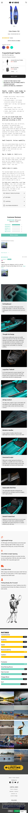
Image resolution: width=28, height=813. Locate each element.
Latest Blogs (14, 795)
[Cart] (26, 2)
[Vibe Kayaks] (14, 2)
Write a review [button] (14, 235)
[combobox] (23, 811)
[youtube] (15, 782)
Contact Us (14, 793)
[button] (5, 38)
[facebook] (10, 782)
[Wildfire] (7, 47)
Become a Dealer (14, 791)
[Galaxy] (3, 47)
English (22, 811)
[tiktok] (17, 782)
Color (4, 44)
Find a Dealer (14, 789)
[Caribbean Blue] (11, 47)
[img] (4, 257)
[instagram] (12, 782)
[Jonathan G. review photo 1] (4, 273)
